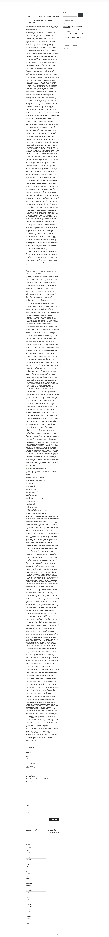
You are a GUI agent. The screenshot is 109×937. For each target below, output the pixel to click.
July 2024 (28, 850)
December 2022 (29, 883)
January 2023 (28, 880)
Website (28, 812)
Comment (29, 781)
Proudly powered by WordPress (56, 934)
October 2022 (28, 887)
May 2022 (28, 899)
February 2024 (29, 862)
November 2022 (29, 885)
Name (27, 799)
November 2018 (29, 902)
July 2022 (27, 894)
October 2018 (28, 904)
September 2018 (29, 906)
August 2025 (28, 847)
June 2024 (28, 852)
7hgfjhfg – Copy (66, 23)
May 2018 (28, 909)
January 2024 (28, 864)
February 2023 (29, 878)
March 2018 (28, 913)
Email (27, 805)
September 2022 (29, 890)
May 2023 (28, 871)
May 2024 (28, 854)
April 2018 (28, 911)
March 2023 (28, 876)
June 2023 (28, 869)
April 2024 (28, 857)
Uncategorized (29, 927)
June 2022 (28, 897)
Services (32, 3)
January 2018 (28, 918)
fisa (37, 12)
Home (27, 3)
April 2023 (28, 873)
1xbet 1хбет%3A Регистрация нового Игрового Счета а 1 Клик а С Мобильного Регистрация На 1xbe (72, 39)
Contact (38, 3)
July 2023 (28, 866)
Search (64, 12)
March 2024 (28, 859)
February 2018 (28, 916)
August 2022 (28, 892)
